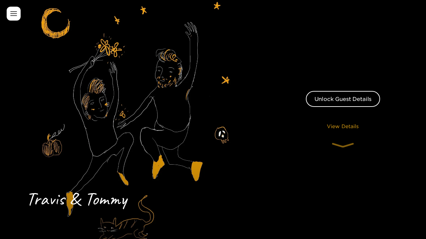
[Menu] (14, 14)
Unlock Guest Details (343, 98)
